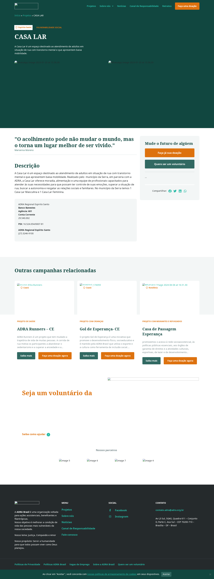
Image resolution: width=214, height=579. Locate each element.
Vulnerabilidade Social (49, 27)
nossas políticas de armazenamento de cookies (112, 574)
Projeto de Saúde (26, 321)
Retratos (167, 6)
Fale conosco (70, 534)
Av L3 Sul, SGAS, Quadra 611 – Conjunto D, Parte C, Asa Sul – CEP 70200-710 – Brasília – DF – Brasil (176, 522)
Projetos (91, 6)
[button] (170, 191)
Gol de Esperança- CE (100, 328)
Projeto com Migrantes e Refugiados (162, 321)
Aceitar (166, 574)
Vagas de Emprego (79, 564)
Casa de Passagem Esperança (159, 331)
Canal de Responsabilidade (144, 6)
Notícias (121, 6)
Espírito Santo (24, 27)
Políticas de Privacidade (27, 564)
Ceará (26, 287)
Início (17, 15)
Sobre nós (105, 6)
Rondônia (153, 287)
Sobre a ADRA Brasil (104, 564)
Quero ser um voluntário (131, 564)
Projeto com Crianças (91, 321)
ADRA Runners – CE (35, 328)
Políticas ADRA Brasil (55, 564)
